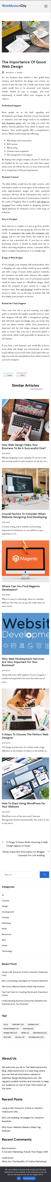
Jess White (10, 73)
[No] (48, 1174)
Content (5, 900)
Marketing (6, 923)
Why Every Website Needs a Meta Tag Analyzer (23, 986)
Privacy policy (29, 1178)
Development (8, 912)
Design (19, 73)
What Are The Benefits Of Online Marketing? (24, 1161)
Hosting (5, 917)
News (4, 928)
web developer (26, 289)
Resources (6, 934)
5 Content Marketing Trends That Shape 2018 (25, 1151)
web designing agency (12, 123)
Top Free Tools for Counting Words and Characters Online (25, 994)
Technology (7, 951)
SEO (4, 940)
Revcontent (7, 1148)
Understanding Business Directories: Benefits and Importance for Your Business (24, 1002)
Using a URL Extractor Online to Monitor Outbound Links (25, 974)
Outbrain (6, 1157)
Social (4, 945)
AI (3, 895)
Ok (19, 1178)
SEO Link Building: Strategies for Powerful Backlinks (25, 981)
